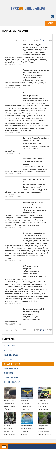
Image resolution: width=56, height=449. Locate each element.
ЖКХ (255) (8, 350)
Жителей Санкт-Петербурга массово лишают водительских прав (36, 140)
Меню (50, 23)
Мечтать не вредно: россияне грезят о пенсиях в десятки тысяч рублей (35, 47)
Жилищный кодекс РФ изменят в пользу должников (33, 311)
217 (46, 40)
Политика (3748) (11, 368)
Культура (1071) (11, 355)
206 (24, 40)
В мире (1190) (10, 346)
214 (33, 40)
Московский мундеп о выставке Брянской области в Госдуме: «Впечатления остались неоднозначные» (34, 207)
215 (37, 40)
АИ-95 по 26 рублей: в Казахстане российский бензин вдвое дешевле (34, 181)
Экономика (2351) (12, 382)
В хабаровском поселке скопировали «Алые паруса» (34, 161)
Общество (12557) (12, 364)
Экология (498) (11, 378)
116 (15, 40)
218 (50, 40)
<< (7, 40)
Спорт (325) (9, 373)
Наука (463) (9, 359)
